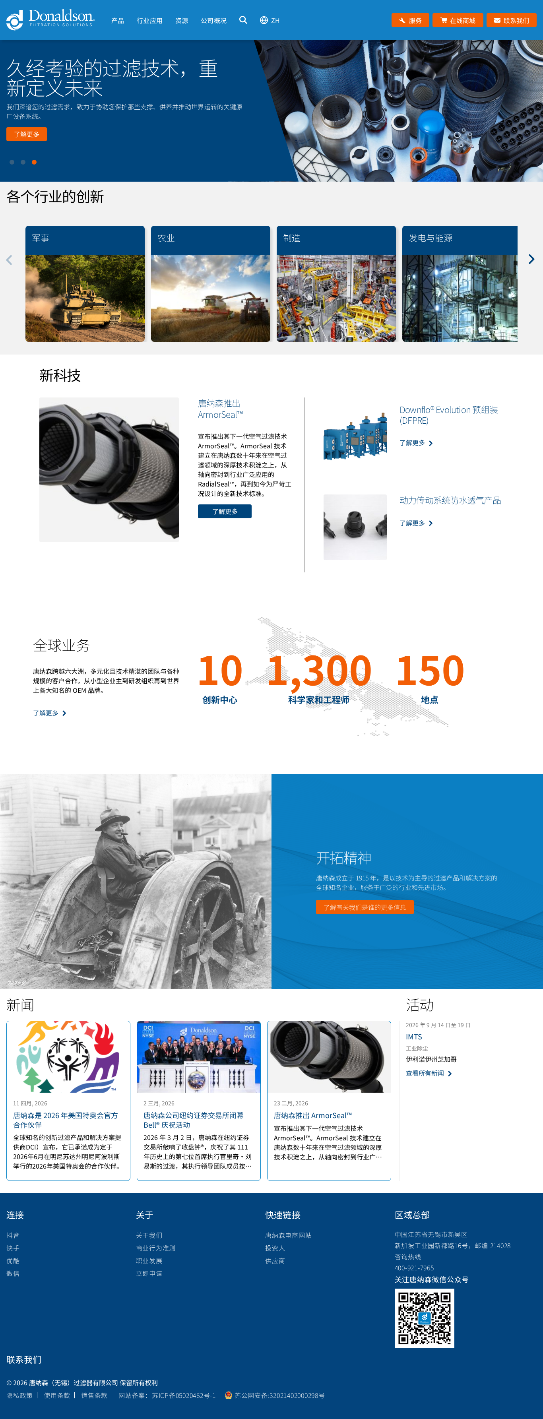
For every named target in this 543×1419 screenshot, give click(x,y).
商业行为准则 (156, 1248)
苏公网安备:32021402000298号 (280, 1395)
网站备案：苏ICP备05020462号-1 (167, 1395)
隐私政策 (19, 1395)
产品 (117, 20)
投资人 (275, 1248)
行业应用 (150, 20)
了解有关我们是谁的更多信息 (365, 907)
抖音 (13, 1235)
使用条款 (57, 1395)
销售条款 (94, 1395)
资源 (181, 20)
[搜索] (243, 20)
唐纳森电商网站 (288, 1235)
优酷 (13, 1260)
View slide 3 (34, 162)
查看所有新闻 (425, 1073)
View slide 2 (23, 162)
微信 (13, 1273)
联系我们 (23, 1359)
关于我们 (149, 1235)
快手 (13, 1248)
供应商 (275, 1260)
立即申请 (149, 1273)
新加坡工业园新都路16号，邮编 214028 (453, 1245)
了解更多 (26, 134)
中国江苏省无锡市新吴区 (431, 1234)
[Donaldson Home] (55, 20)
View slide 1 (12, 162)
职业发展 (149, 1260)
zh (275, 20)
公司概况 (214, 20)
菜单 (111, 7)
